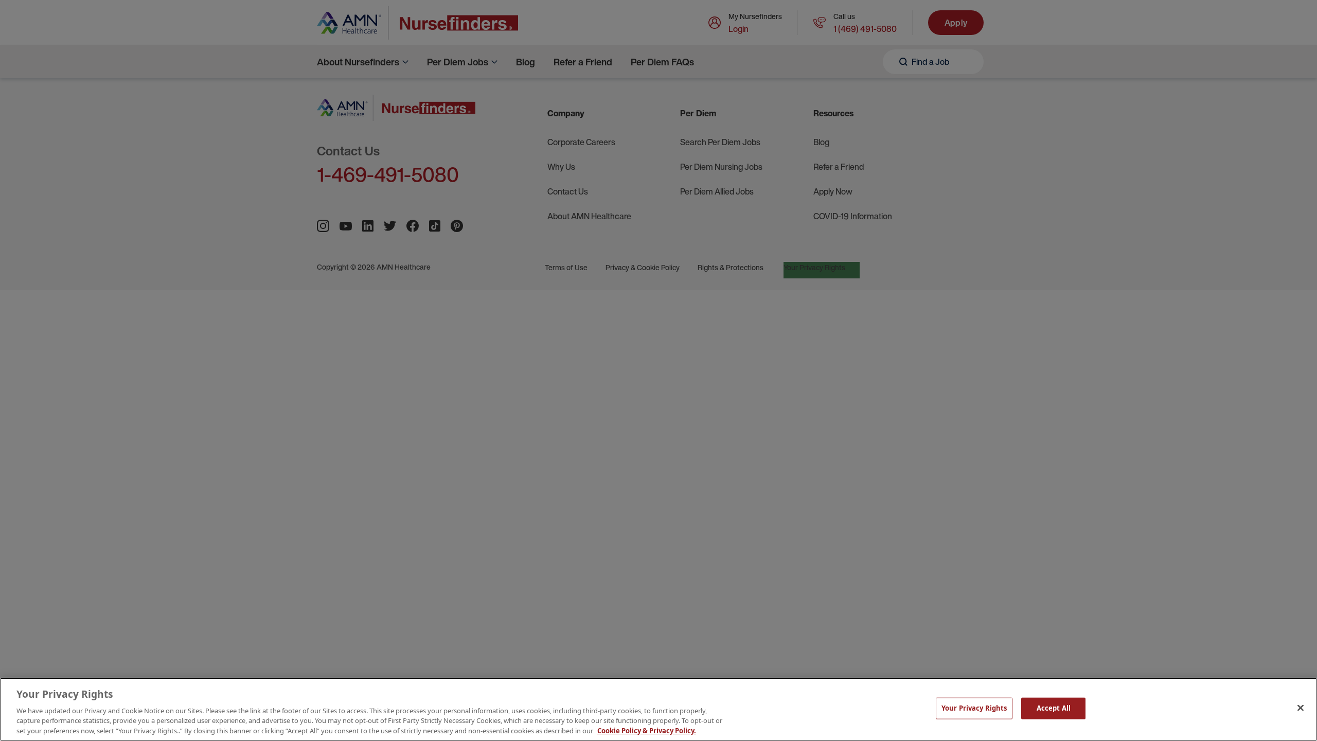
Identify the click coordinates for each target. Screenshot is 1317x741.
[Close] (1300, 708)
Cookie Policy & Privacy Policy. (646, 730)
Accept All (1054, 708)
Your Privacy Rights (974, 708)
